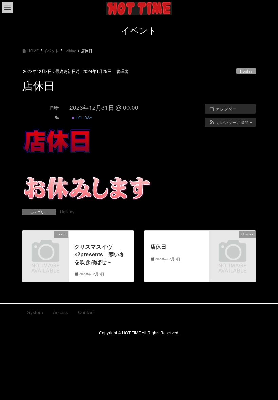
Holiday (246, 71)
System (35, 312)
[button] (230, 122)
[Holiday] (233, 244)
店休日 (158, 247)
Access (60, 312)
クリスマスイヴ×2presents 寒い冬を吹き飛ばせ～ (99, 254)
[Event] (45, 244)
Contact (86, 312)
